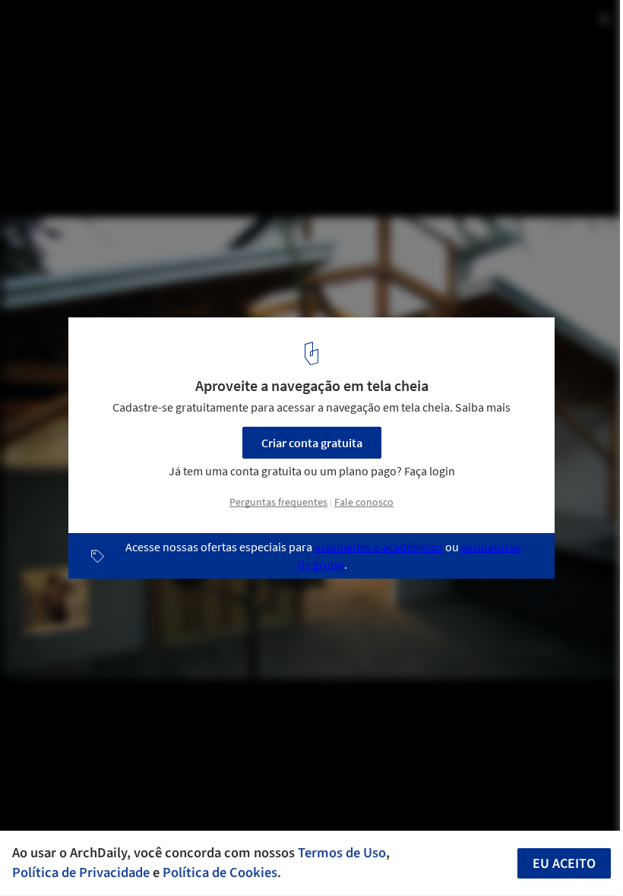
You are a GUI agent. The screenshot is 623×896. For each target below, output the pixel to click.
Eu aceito (564, 863)
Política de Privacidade (81, 872)
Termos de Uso (342, 853)
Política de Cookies (220, 872)
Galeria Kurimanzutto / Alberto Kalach (161, 27)
